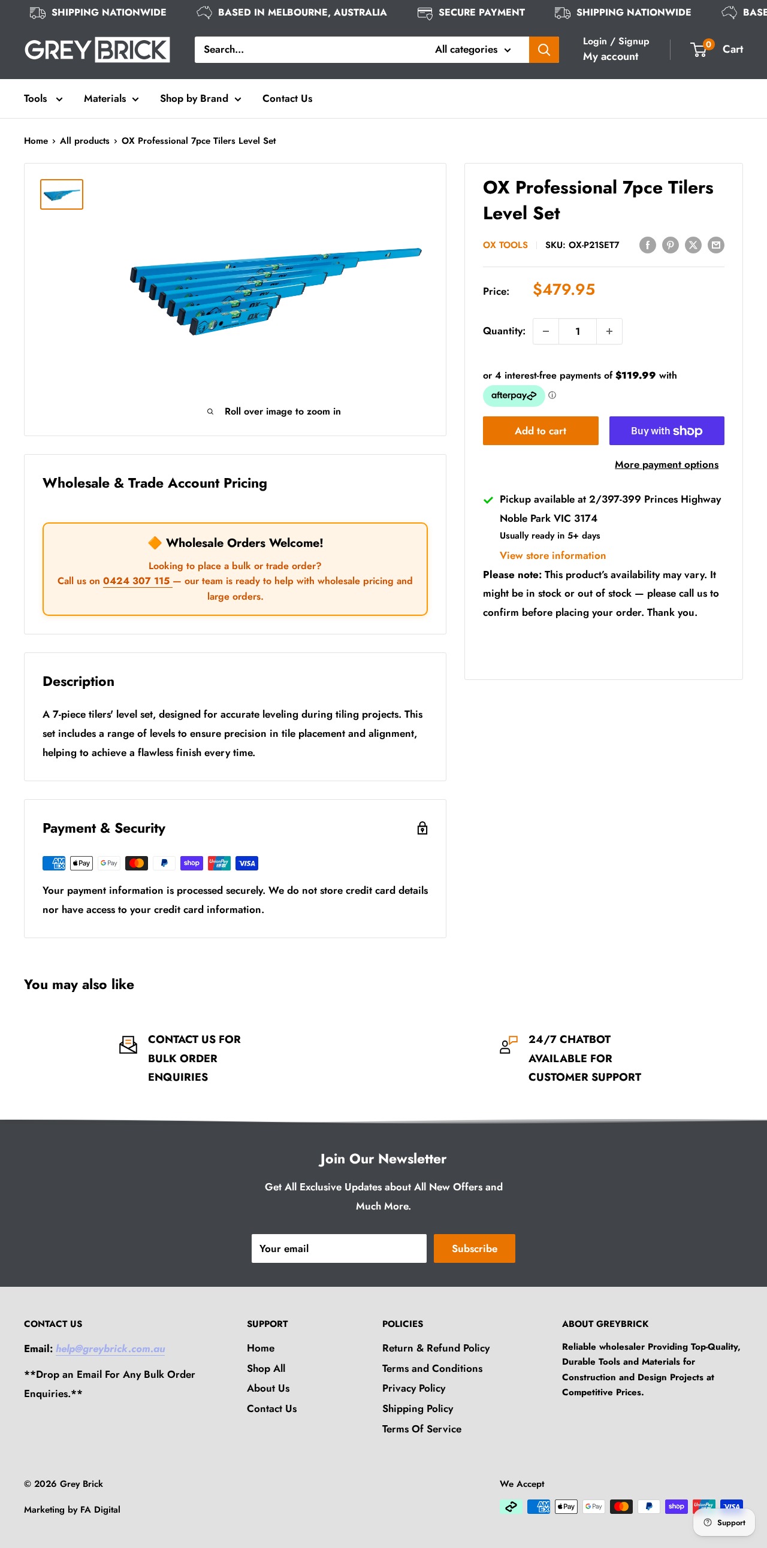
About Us (268, 1388)
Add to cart (540, 431)
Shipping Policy (417, 1408)
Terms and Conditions (432, 1368)
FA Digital (100, 1509)
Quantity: (504, 330)
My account (610, 56)
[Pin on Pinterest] (670, 243)
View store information (553, 555)
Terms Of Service (421, 1429)
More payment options (666, 465)
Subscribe (474, 1248)
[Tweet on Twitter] (693, 243)
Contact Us (287, 98)
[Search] (544, 50)
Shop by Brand (194, 98)
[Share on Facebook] (647, 243)
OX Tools (505, 245)
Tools (37, 98)
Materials (105, 98)
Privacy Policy (413, 1388)
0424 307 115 (138, 581)
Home (36, 140)
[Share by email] (716, 243)
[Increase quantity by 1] (609, 331)
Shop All (266, 1368)
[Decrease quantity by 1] (545, 331)
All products (85, 140)
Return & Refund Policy (436, 1348)
